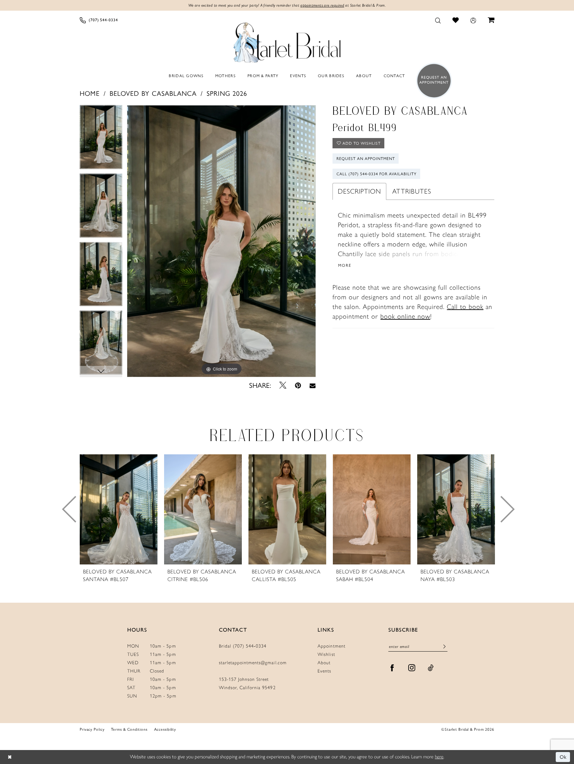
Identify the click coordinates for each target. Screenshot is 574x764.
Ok (563, 757)
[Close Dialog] (10, 757)
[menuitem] (99, 20)
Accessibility (165, 729)
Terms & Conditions (129, 729)
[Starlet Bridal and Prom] (287, 41)
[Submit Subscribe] (444, 647)
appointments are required (322, 5)
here (439, 757)
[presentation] (118, 509)
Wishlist (326, 654)
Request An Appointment (365, 158)
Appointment (331, 646)
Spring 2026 (227, 93)
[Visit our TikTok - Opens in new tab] (431, 668)
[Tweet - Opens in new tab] (283, 385)
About (324, 663)
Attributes (411, 191)
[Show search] (438, 20)
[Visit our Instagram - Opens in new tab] (412, 668)
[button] (473, 20)
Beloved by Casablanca (153, 93)
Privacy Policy (92, 729)
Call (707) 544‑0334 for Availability (376, 174)
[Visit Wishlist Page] (456, 20)
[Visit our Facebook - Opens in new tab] (392, 668)
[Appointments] (432, 80)
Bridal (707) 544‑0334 (243, 646)
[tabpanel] (101, 139)
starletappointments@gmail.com (253, 663)
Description (359, 191)
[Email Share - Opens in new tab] (312, 385)
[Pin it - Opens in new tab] (298, 385)
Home (90, 93)
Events (324, 671)
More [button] (344, 265)
